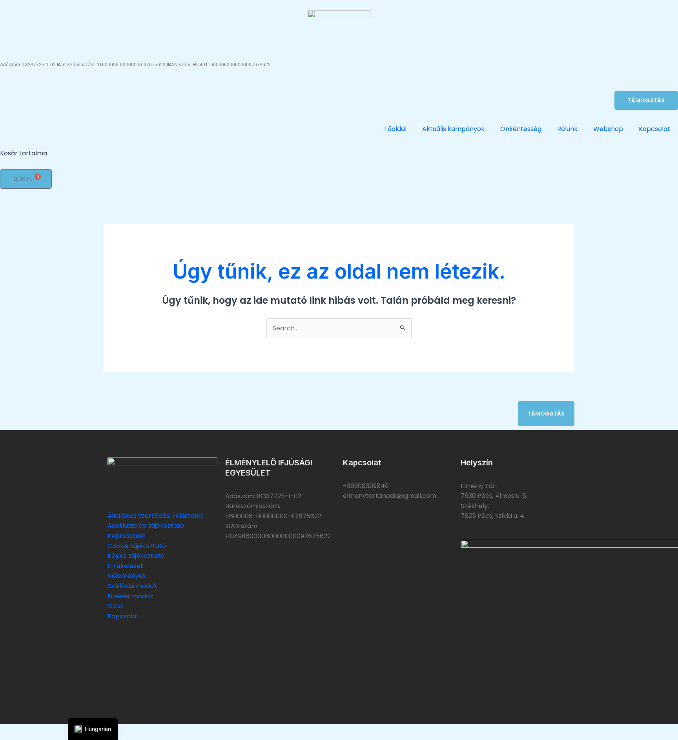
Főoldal (395, 128)
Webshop (608, 128)
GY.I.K (116, 606)
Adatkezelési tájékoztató (146, 525)
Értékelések (126, 565)
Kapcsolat (654, 128)
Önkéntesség (520, 128)
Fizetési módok (130, 596)
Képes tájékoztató (136, 555)
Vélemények (127, 575)
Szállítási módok (132, 586)
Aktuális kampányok (453, 128)
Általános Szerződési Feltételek (156, 515)
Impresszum (127, 535)
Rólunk (567, 128)
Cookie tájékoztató (137, 545)
